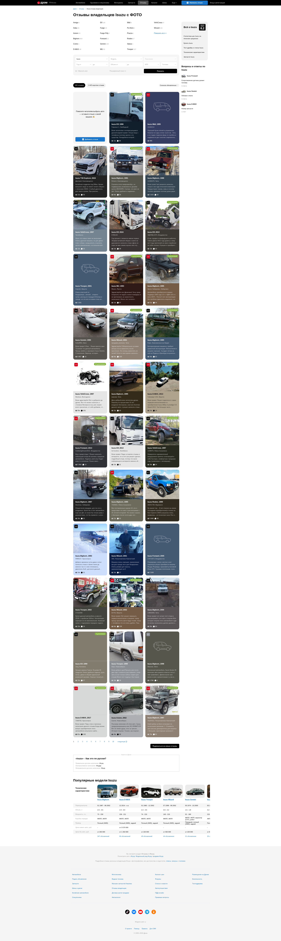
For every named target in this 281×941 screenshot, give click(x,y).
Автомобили (80, 3)
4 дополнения (100, 634)
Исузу (133, 856)
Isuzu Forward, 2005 (156, 556)
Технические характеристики (194, 52)
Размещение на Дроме (200, 874)
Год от (79, 64)
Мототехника (116, 874)
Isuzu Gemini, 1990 (83, 340)
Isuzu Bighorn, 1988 (156, 178)
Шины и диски (77, 888)
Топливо (165, 64)
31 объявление (190, 836)
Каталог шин (159, 874)
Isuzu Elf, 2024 (117, 232)
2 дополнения (172, 310)
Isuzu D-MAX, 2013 (155, 394)
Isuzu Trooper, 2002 (83, 610)
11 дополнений (136, 310)
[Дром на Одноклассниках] (153, 912)
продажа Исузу (158, 856)
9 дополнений (172, 202)
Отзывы (143, 3)
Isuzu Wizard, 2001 (119, 340)
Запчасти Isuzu (189, 57)
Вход (217, 3)
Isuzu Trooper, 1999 (120, 664)
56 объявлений (124, 836)
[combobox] (92, 59)
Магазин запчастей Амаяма (122, 883)
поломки (182, 861)
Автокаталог (116, 897)
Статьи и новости (161, 883)
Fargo (112, 28)
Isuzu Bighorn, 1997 (83, 502)
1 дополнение (136, 256)
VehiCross (166, 22)
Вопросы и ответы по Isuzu (193, 68)
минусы (174, 861)
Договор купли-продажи (120, 893)
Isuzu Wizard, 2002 (119, 610)
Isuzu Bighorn (103, 800)
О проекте (128, 928)
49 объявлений (146, 836)
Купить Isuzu (188, 43)
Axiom (85, 33)
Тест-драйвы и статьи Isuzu (193, 48)
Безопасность (197, 879)
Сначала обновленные (168, 85)
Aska (85, 28)
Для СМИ (153, 928)
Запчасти (131, 3)
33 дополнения (100, 364)
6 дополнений (136, 94)
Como (85, 44)
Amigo (85, 22)
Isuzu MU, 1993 (118, 286)
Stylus (139, 44)
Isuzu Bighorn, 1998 (156, 664)
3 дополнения (172, 148)
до (94, 64)
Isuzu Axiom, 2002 (119, 718)
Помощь (137, 928)
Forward (112, 39)
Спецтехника (76, 897)
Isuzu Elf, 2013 (153, 232)
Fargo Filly (112, 33)
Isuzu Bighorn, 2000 (156, 610)
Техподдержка (197, 883)
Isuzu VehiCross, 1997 (84, 232)
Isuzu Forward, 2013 (83, 448)
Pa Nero (139, 28)
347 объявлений (103, 836)
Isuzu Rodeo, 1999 (155, 502)
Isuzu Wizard (168, 800)
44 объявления (168, 836)
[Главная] (42, 2)
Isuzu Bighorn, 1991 (120, 178)
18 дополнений (136, 148)
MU (112, 49)
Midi (139, 22)
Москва (53, 3)
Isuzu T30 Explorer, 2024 (85, 178)
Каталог (154, 3)
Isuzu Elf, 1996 (117, 124)
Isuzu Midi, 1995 (154, 124)
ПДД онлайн (159, 893)
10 (113, 741)
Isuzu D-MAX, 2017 (83, 718)
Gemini (112, 44)
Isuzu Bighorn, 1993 (83, 556)
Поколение (149, 59)
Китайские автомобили (80, 893)
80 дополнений (136, 580)
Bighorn (85, 39)
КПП (146, 64)
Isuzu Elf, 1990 (81, 664)
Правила (144, 928)
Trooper (139, 49)
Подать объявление (79, 879)
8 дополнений (172, 256)
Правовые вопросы (162, 897)
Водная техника (117, 879)
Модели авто (139, 922)
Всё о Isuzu (190, 27)
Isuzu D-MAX (124, 800)
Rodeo (139, 39)
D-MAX (85, 49)
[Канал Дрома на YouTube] (140, 912)
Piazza (139, 33)
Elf (112, 22)
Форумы (158, 879)
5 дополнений (136, 688)
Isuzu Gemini (190, 800)
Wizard (166, 28)
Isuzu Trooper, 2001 (83, 286)
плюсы (168, 861)
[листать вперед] (203, 812)
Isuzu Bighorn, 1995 (156, 286)
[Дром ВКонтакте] (134, 912)
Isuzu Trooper (147, 800)
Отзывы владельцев (119, 888)
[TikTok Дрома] (127, 912)
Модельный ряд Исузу (144, 856)
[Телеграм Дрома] (147, 912)
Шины (164, 3)
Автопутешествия (161, 888)
